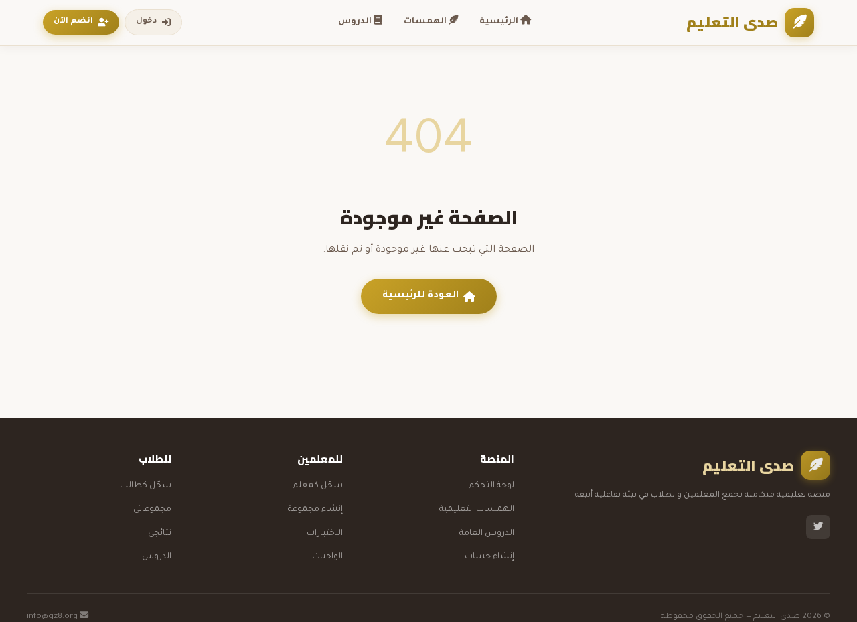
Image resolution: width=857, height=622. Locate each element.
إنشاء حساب (489, 557)
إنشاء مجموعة (315, 509)
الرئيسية (499, 22)
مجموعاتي (152, 509)
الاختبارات (325, 533)
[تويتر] (818, 527)
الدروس (356, 22)
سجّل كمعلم (318, 486)
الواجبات (327, 557)
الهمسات (426, 22)
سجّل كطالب (145, 486)
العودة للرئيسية (420, 296)
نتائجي (159, 533)
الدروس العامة (486, 533)
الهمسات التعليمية (476, 509)
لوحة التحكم (491, 486)
